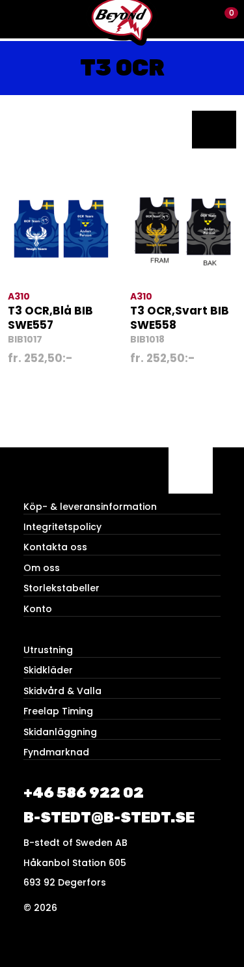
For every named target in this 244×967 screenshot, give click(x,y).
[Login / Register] (202, 19)
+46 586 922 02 (83, 793)
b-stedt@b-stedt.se (109, 817)
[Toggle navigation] (19, 19)
